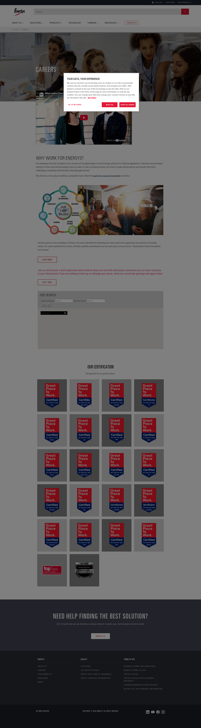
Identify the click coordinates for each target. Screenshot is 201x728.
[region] (101, 92)
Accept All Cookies (127, 105)
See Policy (92, 98)
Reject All (109, 105)
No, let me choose (74, 104)
